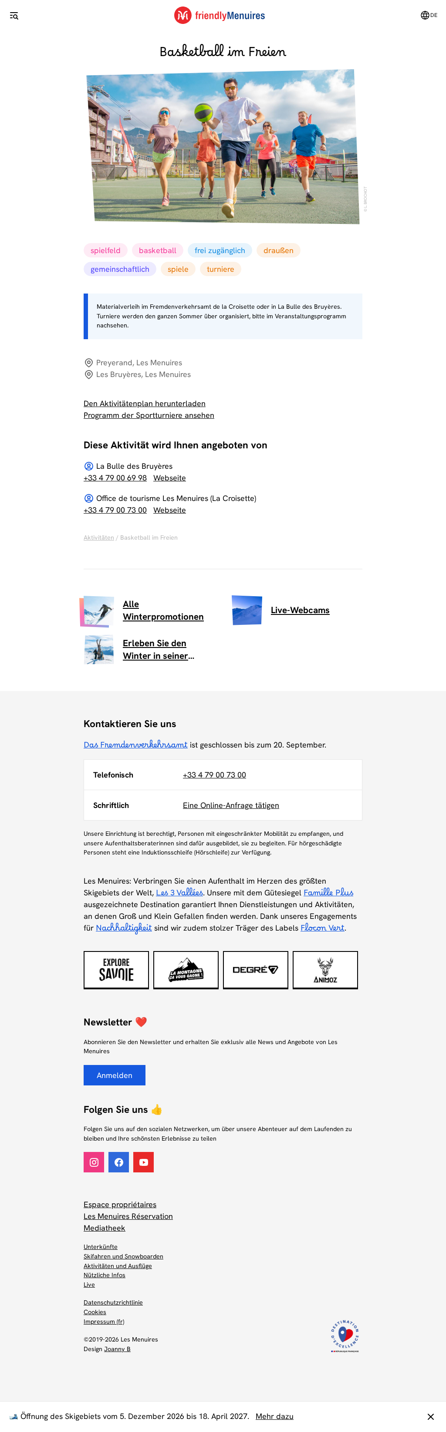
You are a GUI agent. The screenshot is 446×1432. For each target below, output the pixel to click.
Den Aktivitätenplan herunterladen (145, 403)
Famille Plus (328, 895)
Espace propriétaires (120, 1204)
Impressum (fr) (104, 1321)
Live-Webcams (300, 610)
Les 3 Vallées (179, 895)
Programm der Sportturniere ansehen (149, 415)
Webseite (169, 478)
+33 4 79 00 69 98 (115, 478)
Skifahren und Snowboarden (123, 1256)
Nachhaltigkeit (124, 930)
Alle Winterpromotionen (163, 610)
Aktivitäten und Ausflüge (118, 1266)
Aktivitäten (99, 537)
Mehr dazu (275, 1416)
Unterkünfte (101, 1247)
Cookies (95, 1312)
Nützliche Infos (104, 1275)
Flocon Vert (323, 930)
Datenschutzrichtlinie (113, 1302)
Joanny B (117, 1349)
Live (89, 1284)
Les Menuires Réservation (128, 1216)
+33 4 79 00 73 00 (115, 510)
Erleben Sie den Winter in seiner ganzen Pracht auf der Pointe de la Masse (168, 649)
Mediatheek (104, 1228)
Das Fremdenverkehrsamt (136, 747)
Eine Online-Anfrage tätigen (231, 805)
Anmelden (114, 1075)
